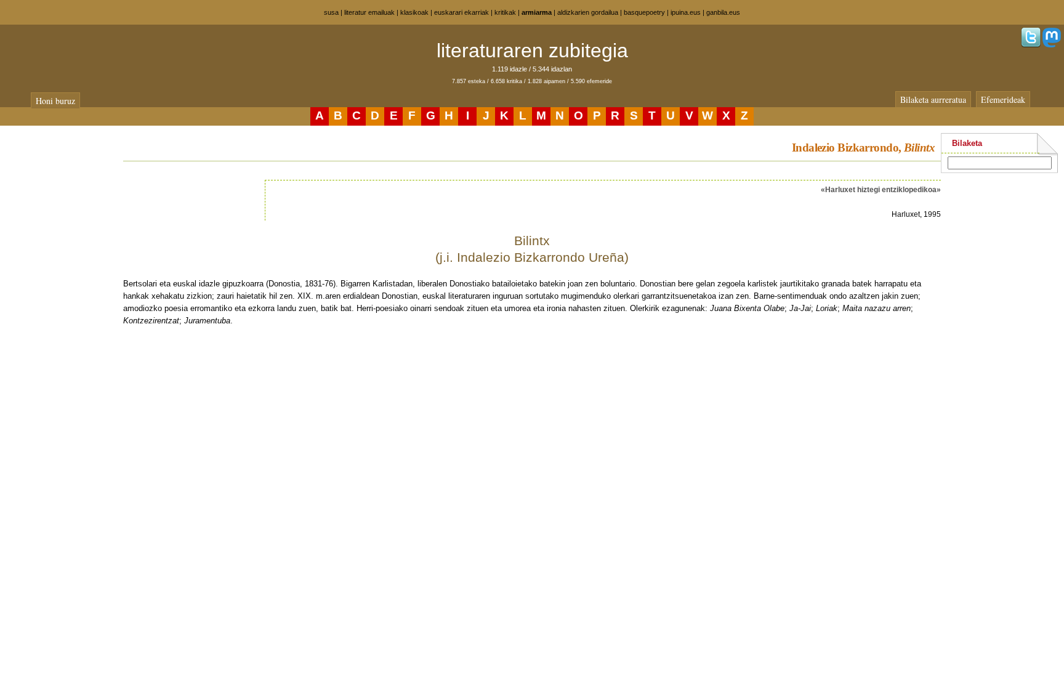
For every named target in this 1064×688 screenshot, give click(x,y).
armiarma (537, 12)
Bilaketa (967, 143)
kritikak (505, 12)
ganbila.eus (723, 12)
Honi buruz (55, 101)
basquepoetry (644, 12)
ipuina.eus (686, 12)
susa (331, 12)
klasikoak (414, 12)
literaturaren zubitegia (532, 50)
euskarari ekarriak (461, 12)
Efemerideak (1003, 99)
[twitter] (1031, 45)
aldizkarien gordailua (587, 12)
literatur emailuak (369, 12)
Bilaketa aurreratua (933, 99)
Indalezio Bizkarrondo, (863, 147)
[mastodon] (1051, 45)
